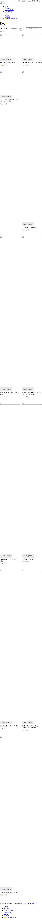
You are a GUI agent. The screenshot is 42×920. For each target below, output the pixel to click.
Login (7, 15)
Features (7, 8)
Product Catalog (18, 28)
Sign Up (7, 17)
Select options (6, 59)
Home (7, 6)
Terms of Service (29, 903)
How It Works (9, 10)
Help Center (8, 11)
